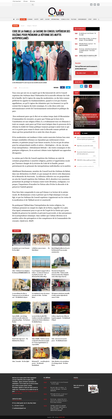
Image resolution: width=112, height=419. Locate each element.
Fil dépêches (47, 377)
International (55, 19)
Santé (41, 19)
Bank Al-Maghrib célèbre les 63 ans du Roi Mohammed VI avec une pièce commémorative (61, 250)
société (36, 19)
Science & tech (65, 19)
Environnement (82, 19)
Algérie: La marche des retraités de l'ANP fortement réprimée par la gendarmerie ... (86, 139)
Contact (26, 1)
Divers (95, 19)
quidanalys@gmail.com (20, 408)
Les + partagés (84, 133)
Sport (90, 19)
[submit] (32, 5)
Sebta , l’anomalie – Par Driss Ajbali (20, 361)
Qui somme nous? (17, 1)
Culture (47, 19)
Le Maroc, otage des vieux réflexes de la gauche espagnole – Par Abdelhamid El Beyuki (61, 318)
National (23, 19)
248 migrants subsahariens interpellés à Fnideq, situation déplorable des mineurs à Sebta (60, 295)
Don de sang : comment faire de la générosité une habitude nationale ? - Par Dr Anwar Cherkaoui (88, 50)
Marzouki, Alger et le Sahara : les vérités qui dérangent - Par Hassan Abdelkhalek (58, 389)
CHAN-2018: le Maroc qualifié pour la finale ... (87, 161)
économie (30, 19)
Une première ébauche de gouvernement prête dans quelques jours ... (86, 154)
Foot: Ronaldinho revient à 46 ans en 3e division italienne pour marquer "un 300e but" (86, 117)
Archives (33, 1)
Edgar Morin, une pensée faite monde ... (86, 146)
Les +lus (77, 133)
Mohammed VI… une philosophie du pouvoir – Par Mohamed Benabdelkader (40, 363)
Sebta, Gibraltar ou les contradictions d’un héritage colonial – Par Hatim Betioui (60, 363)
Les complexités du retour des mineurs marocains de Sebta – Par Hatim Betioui (41, 295)
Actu (17, 19)
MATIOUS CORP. (62, 417)
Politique (73, 19)
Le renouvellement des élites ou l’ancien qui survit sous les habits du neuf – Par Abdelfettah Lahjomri (20, 295)
